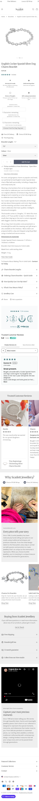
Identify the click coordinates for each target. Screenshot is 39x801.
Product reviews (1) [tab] (10, 345)
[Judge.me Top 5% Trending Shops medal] (28, 318)
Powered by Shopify (25, 793)
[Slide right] (21, 57)
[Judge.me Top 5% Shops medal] (19, 318)
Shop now (5, 603)
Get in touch (19, 627)
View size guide (7, 257)
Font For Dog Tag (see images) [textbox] (13, 125)
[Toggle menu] (2, 9)
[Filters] (3, 351)
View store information (11, 174)
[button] (5, 75)
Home (3, 16)
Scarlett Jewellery (12, 793)
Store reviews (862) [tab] (28, 345)
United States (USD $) (11, 777)
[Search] (33, 9)
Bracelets (11, 16)
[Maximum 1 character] (13, 105)
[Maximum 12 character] (13, 115)
